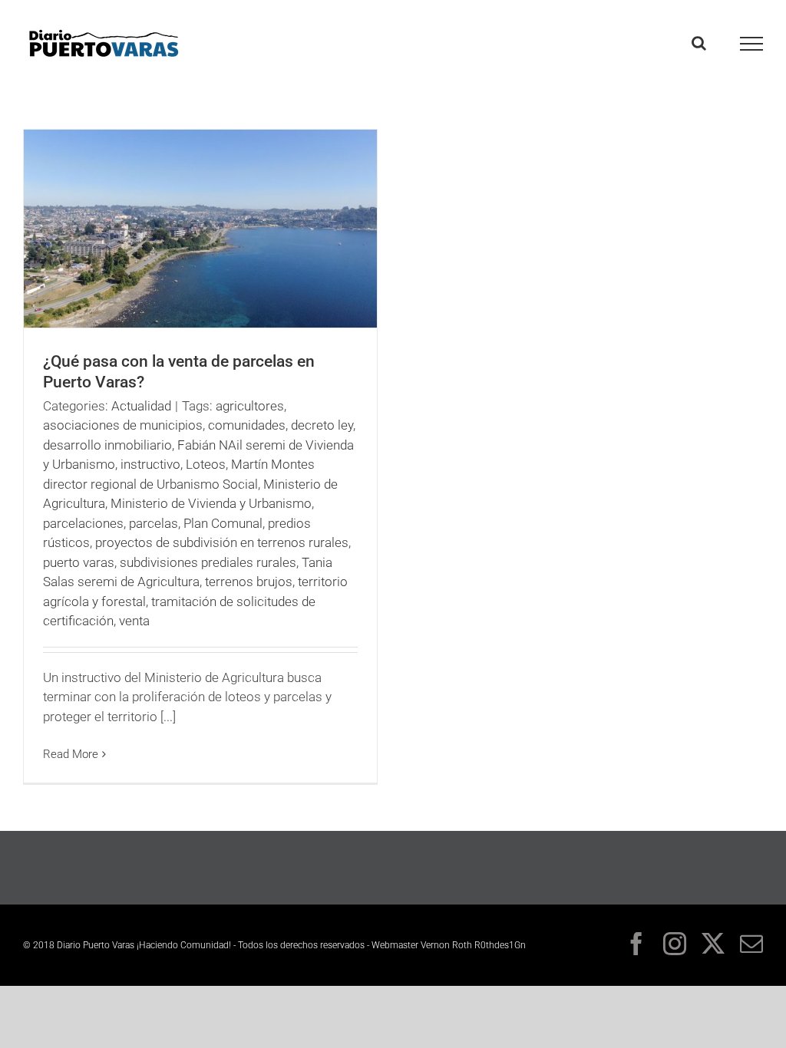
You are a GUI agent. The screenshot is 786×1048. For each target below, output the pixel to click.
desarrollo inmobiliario (107, 445)
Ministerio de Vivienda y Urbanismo (211, 503)
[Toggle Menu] (752, 44)
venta (134, 620)
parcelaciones (83, 523)
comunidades (247, 425)
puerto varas (78, 562)
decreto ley (322, 425)
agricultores (250, 406)
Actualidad (141, 406)
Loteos (206, 464)
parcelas (153, 523)
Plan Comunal (223, 523)
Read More (70, 754)
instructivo (150, 464)
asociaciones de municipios (123, 425)
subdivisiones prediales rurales (208, 562)
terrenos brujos (248, 581)
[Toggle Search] (699, 43)
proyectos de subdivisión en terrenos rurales (221, 542)
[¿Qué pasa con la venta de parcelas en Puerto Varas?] (200, 229)
